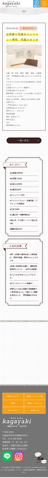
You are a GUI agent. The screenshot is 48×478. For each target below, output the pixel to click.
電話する (37, 6)
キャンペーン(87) (17, 195)
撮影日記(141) (16, 229)
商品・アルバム (35, 403)
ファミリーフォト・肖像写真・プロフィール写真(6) (23, 202)
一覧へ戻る (23, 140)
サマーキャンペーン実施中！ (22, 283)
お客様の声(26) (17, 173)
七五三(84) (15, 209)
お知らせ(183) (16, 184)
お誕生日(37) (16, 189)
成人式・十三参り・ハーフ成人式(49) (23, 221)
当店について (13, 396)
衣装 (13, 403)
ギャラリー (13, 410)
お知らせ (35, 410)
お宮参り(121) (16, 178)
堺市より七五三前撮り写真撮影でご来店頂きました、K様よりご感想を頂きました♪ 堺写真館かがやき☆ (23, 293)
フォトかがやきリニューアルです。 (22, 276)
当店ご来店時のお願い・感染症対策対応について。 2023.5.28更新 (23, 267)
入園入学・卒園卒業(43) (20, 215)
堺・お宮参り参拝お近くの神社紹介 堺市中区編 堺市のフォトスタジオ (24, 257)
